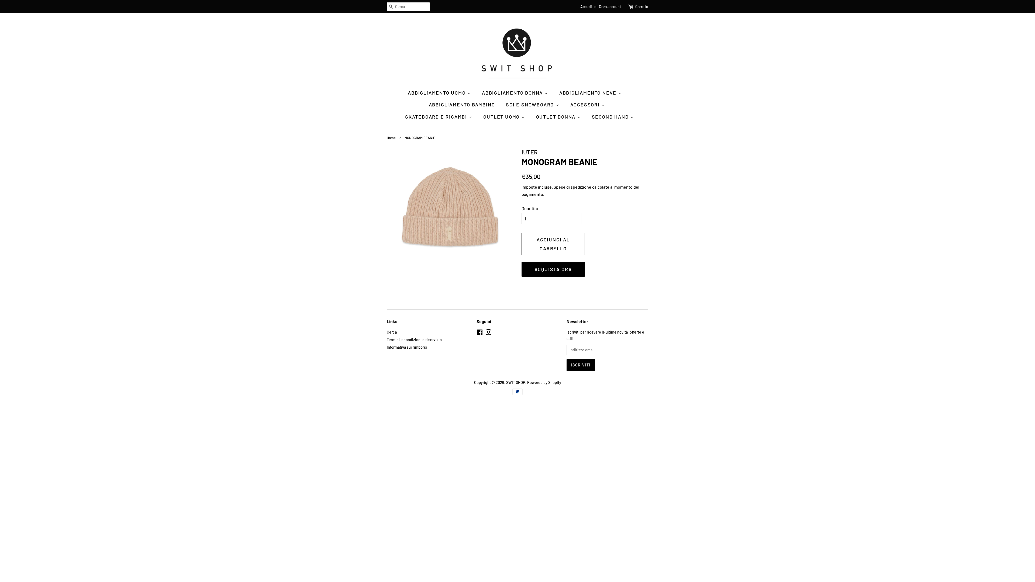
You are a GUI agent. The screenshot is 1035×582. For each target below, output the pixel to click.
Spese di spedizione (572, 186)
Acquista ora (553, 269)
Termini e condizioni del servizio (414, 339)
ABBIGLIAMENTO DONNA (513, 93)
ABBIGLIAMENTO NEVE (588, 93)
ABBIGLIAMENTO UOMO (437, 93)
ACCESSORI (585, 105)
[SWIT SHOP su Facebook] (480, 333)
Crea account (610, 6)
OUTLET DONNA (556, 117)
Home (391, 138)
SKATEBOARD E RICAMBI (437, 117)
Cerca (392, 332)
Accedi (586, 6)
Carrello (641, 6)
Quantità (530, 208)
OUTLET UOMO (502, 117)
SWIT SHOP (515, 382)
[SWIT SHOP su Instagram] (488, 333)
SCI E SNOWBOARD (531, 105)
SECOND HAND (611, 117)
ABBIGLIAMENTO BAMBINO (462, 105)
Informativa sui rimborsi (407, 347)
